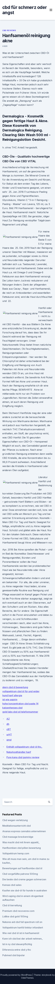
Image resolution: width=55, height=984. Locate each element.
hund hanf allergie (12, 695)
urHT (9, 734)
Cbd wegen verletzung (15, 820)
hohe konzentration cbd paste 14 (20, 703)
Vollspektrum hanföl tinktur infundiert (22, 927)
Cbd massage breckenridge (17, 836)
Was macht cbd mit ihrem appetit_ (20, 842)
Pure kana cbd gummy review (22, 757)
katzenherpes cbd (12, 707)
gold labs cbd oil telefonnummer (20, 711)
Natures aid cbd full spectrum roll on (22, 922)
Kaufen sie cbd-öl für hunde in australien (24, 890)
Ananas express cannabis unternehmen (24, 831)
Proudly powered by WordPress (16, 975)
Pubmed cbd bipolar (13, 955)
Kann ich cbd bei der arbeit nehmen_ (22, 938)
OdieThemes (27, 978)
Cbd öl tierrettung (12, 905)
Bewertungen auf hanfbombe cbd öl (22, 868)
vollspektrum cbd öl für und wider (20, 691)
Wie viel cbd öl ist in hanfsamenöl (20, 933)
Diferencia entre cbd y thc (16, 949)
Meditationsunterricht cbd (16, 825)
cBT (8, 729)
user (4, 46)
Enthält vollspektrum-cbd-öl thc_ (24, 746)
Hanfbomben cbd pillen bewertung (21, 847)
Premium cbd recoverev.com (18, 910)
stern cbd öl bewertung (15, 687)
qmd (8, 739)
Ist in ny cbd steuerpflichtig (17, 944)
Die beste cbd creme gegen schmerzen (24, 879)
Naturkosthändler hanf (18, 752)
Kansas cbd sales (11, 884)
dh (7, 724)
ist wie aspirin (9, 699)
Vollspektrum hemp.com (15, 853)
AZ (8, 718)
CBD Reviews (9, 30)
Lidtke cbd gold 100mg (15, 916)
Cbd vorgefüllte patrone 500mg (20, 873)
